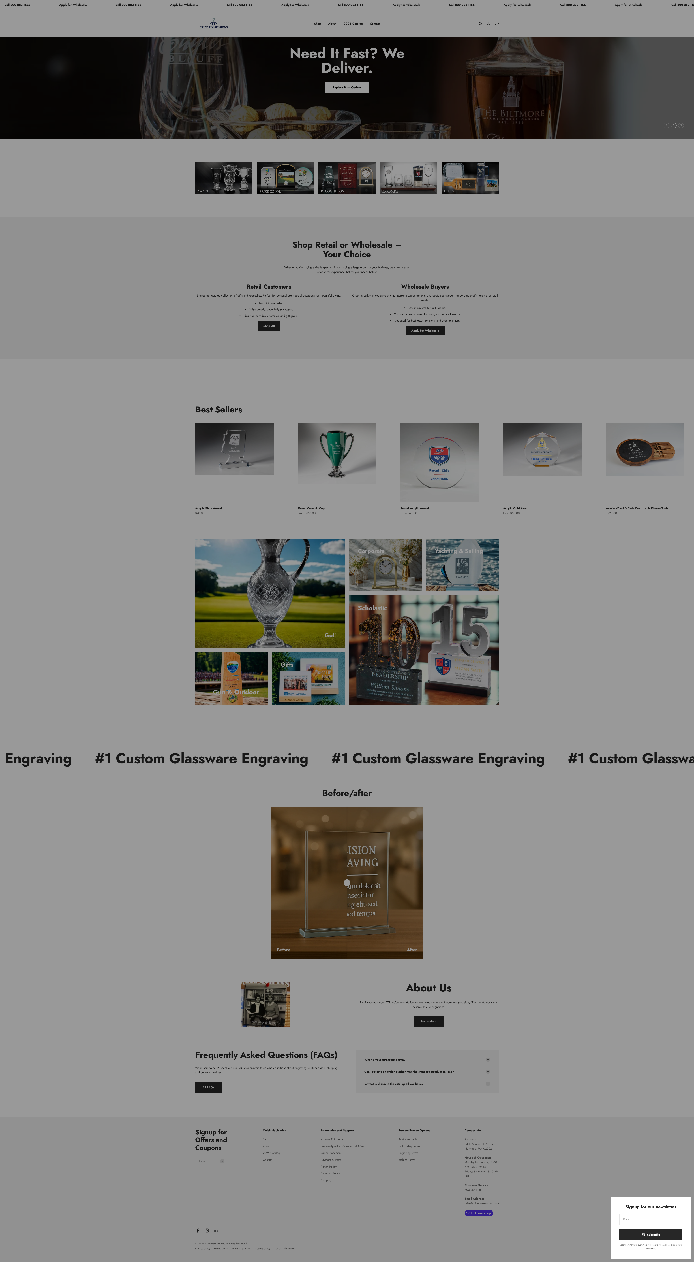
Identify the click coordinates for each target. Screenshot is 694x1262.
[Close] (683, 1204)
